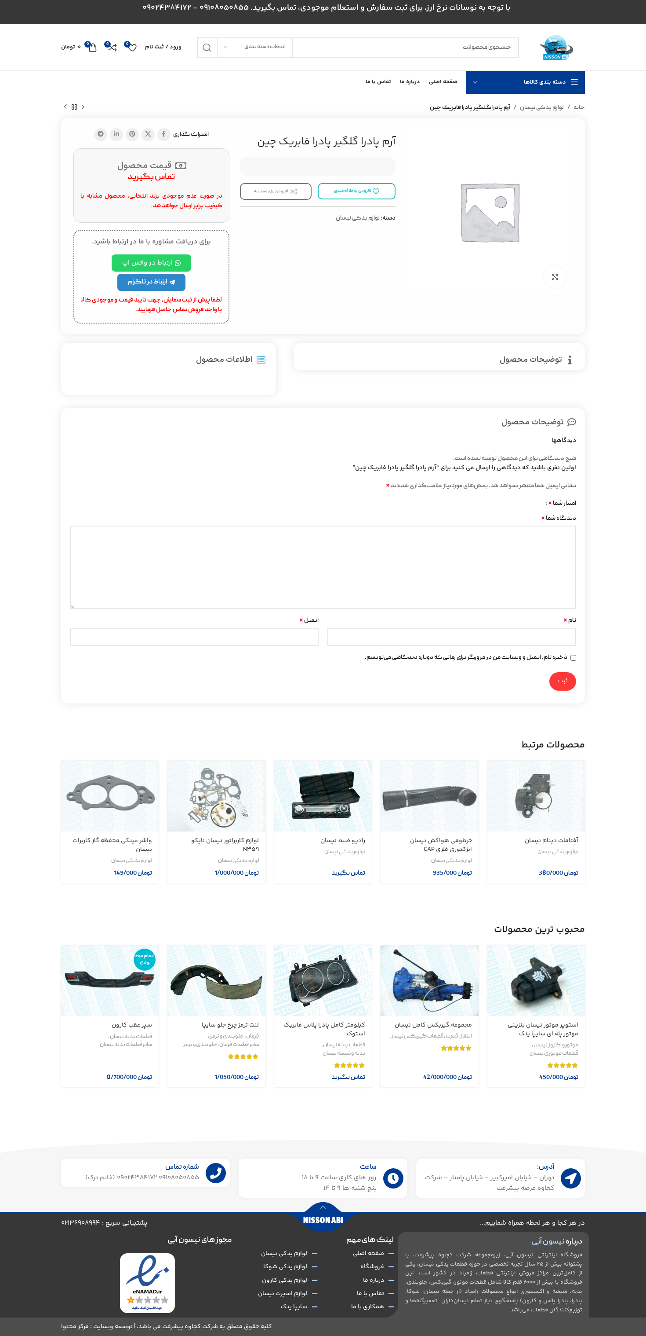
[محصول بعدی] (65, 107)
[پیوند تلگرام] (100, 134)
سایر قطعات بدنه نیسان (126, 1045)
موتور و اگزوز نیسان (555, 1045)
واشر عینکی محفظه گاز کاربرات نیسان (112, 845)
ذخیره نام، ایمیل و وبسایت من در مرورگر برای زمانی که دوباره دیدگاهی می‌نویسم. (466, 657)
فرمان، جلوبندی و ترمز (234, 1037)
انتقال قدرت (459, 1037)
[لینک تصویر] (147, 1283)
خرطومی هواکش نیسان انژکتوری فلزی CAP (441, 845)
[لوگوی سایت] (556, 47)
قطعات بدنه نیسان (344, 1045)
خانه (579, 107)
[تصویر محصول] (536, 796)
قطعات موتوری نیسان (554, 1054)
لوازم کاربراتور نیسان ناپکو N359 (225, 845)
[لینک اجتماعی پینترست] (132, 134)
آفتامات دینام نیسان (551, 841)
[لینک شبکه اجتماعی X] (148, 134)
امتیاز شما (562, 503)
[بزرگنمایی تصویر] (555, 277)
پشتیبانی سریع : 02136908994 (104, 1223)
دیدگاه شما (558, 518)
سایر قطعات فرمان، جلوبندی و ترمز (221, 1045)
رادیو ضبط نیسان (342, 841)
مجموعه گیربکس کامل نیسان (433, 1025)
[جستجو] (207, 47)
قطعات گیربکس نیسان (416, 1037)
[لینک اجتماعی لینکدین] (116, 134)
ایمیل (309, 621)
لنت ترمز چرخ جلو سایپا (230, 1025)
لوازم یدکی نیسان (542, 107)
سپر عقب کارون (132, 1025)
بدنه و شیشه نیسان (344, 1054)
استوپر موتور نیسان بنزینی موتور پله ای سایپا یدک (543, 1029)
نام (569, 621)
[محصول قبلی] (83, 107)
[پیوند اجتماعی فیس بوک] (164, 134)
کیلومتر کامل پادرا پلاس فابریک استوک (324, 1029)
